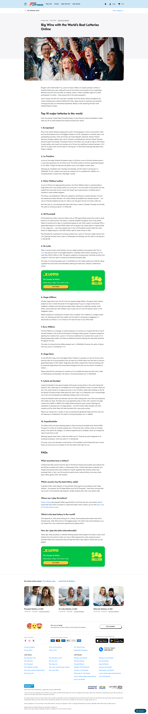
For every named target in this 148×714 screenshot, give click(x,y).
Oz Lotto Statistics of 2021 (68, 609)
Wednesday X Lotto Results (82, 673)
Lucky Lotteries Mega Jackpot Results (85, 676)
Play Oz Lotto (53, 661)
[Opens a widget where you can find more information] (140, 711)
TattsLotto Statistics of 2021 (103, 609)
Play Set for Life (28, 673)
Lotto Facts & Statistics (63, 20)
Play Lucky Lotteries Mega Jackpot (34, 670)
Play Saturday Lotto (30, 658)
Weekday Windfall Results (81, 667)
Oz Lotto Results (104, 661)
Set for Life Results (79, 679)
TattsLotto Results (79, 661)
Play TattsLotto (28, 661)
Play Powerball (28, 664)
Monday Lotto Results (105, 667)
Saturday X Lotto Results (106, 658)
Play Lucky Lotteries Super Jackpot (59, 667)
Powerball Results (79, 664)
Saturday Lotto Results (80, 658)
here (96, 699)
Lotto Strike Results (104, 676)
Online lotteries (46, 502)
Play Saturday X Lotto (55, 658)
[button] (25, 4)
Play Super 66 (53, 664)
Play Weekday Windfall (31, 667)
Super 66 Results (104, 664)
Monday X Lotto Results (81, 670)
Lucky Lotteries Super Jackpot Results (110, 673)
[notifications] (105, 4)
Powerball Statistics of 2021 (33, 609)
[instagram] (29, 641)
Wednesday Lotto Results (106, 670)
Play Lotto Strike (54, 670)
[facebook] (25, 641)
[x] (33, 641)
